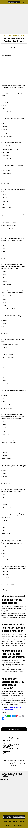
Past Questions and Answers (11, 744)
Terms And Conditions (14, 822)
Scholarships (6, 746)
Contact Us (15, 821)
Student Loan (6, 751)
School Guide (6, 747)
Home (10, 821)
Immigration (6, 742)
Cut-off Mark (6, 741)
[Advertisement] (14, 19)
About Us (6, 821)
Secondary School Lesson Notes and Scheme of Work (13, 749)
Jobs (4, 743)
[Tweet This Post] (11, 48)
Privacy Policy (21, 821)
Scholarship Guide (8, 745)
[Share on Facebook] (8, 48)
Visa (4, 753)
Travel (4, 752)
